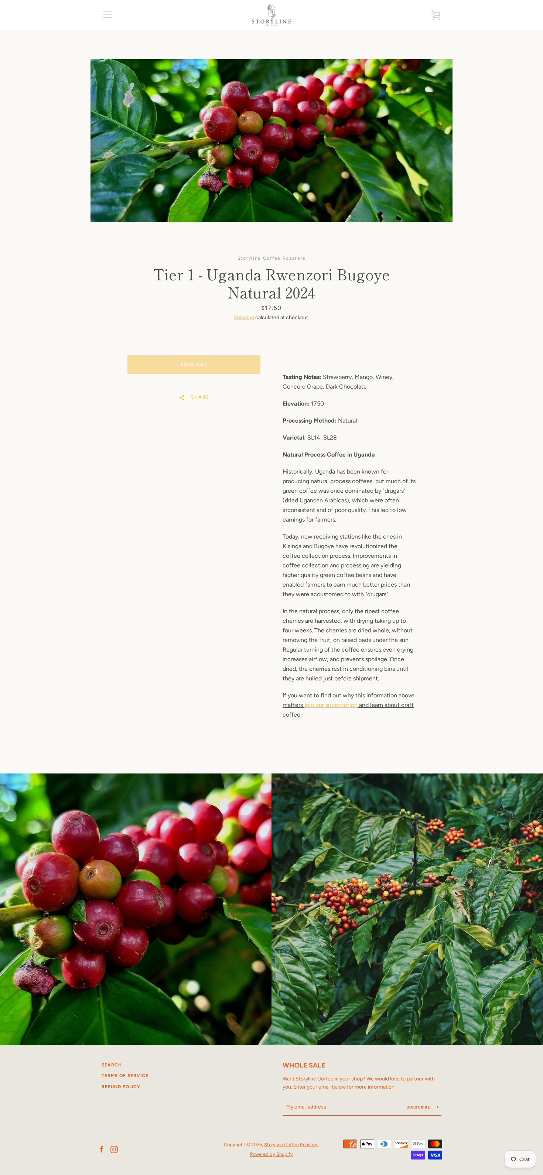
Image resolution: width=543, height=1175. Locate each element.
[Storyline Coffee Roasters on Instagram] (114, 1148)
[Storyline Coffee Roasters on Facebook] (101, 1148)
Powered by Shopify (271, 1154)
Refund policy (121, 1086)
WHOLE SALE (304, 1065)
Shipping (244, 317)
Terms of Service (125, 1075)
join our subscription (331, 704)
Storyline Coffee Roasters (291, 1144)
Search (112, 1065)
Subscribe (419, 1107)
